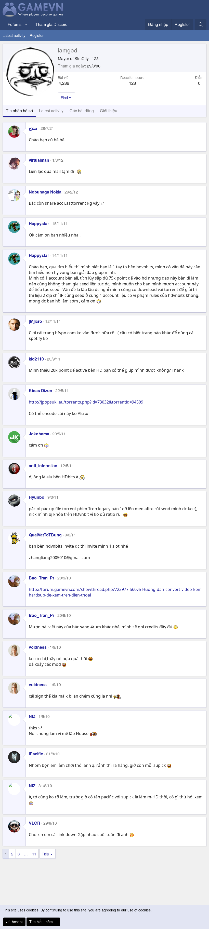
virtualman (39, 160)
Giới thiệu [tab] (108, 111)
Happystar (39, 223)
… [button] (26, 853)
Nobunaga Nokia (45, 192)
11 (34, 853)
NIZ (32, 716)
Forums (14, 24)
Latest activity (14, 35)
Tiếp (45, 853)
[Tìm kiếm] (200, 24)
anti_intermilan (43, 465)
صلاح (33, 128)
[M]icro (35, 321)
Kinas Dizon (40, 390)
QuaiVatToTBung (45, 535)
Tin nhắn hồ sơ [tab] (19, 111)
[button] (26, 24)
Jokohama (39, 434)
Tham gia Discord (51, 24)
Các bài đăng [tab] (82, 111)
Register (37, 35)
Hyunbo (36, 497)
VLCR (34, 823)
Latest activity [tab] (51, 111)
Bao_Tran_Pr (41, 578)
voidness (38, 647)
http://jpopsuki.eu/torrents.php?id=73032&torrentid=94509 (86, 402)
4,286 (64, 83)
